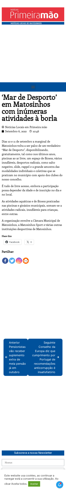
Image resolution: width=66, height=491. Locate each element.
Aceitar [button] (34, 483)
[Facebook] (5, 259)
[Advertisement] (33, 61)
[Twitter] (12, 259)
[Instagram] (19, 259)
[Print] (26, 259)
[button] (33, 87)
